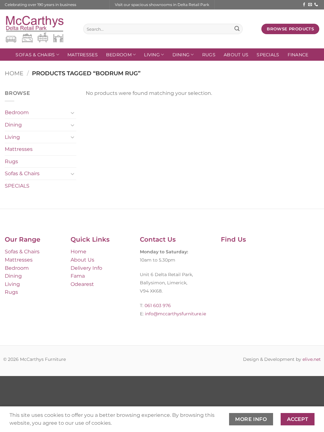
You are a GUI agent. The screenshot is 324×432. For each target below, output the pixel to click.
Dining (181, 55)
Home (14, 73)
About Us (236, 55)
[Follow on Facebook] (304, 5)
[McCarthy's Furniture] (39, 28)
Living (152, 55)
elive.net (311, 359)
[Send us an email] (310, 5)
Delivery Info (86, 268)
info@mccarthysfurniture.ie (175, 314)
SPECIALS (268, 55)
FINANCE (298, 55)
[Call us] (316, 5)
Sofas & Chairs (35, 55)
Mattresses (82, 55)
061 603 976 (158, 305)
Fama (78, 276)
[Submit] (237, 29)
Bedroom (119, 55)
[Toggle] (72, 112)
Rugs (208, 55)
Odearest (82, 284)
